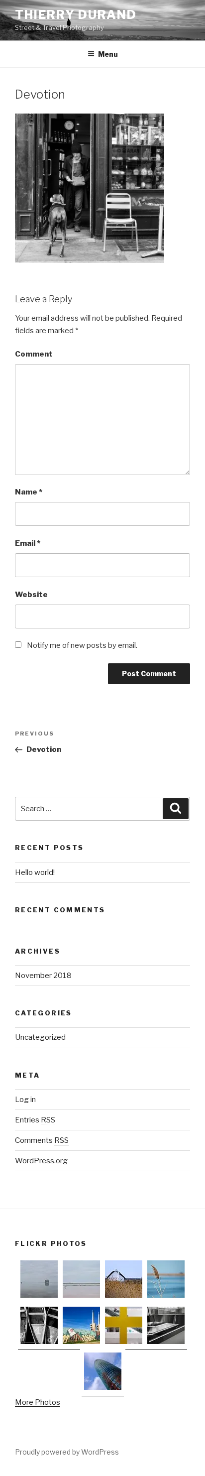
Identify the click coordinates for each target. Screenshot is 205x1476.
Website (31, 594)
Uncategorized (40, 1037)
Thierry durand (76, 14)
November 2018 (43, 975)
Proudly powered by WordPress (67, 1452)
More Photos (37, 1402)
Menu (108, 54)
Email (27, 543)
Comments (42, 1140)
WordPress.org (41, 1160)
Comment (34, 354)
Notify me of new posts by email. (82, 645)
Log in (25, 1099)
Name (28, 492)
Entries (35, 1119)
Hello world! (35, 872)
